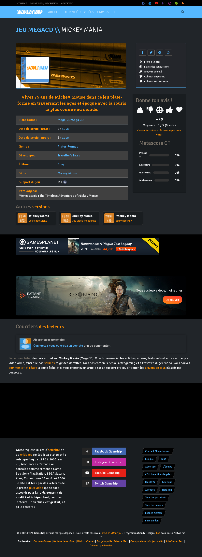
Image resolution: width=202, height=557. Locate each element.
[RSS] (183, 3)
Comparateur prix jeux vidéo (147, 541)
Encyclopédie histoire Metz (112, 541)
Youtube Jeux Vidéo (64, 541)
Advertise (67, 3)
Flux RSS (150, 482)
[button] (114, 12)
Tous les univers (154, 505)
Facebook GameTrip (108, 452)
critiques (26, 455)
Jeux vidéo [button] (73, 12)
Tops (163, 459)
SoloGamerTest (174, 541)
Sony (61, 164)
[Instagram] (169, 3)
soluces (49, 363)
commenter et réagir (23, 368)
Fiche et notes (152, 61)
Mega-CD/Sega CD (71, 120)
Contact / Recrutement (157, 451)
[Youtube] (156, 3)
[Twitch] (163, 3)
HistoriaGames (86, 541)
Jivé (158, 533)
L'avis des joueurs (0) (156, 66)
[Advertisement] (101, 266)
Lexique (149, 459)
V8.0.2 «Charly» (112, 533)
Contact (22, 3)
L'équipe (167, 466)
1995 (65, 129)
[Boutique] (150, 3)
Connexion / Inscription (44, 3)
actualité (54, 450)
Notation (167, 489)
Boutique (167, 482)
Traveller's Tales (69, 155)
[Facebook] (143, 3)
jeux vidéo (36, 488)
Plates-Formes (68, 147)
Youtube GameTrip (107, 473)
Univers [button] (103, 12)
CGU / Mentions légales (158, 474)
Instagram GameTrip (108, 462)
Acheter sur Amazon (156, 81)
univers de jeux (155, 368)
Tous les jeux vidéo (155, 497)
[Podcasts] (176, 3)
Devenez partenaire (101, 545)
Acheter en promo (154, 76)
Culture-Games (42, 541)
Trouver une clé (153, 71)
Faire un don (152, 520)
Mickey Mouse (67, 173)
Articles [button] (54, 12)
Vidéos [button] (89, 12)
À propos (150, 489)
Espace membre (154, 513)
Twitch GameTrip (106, 483)
